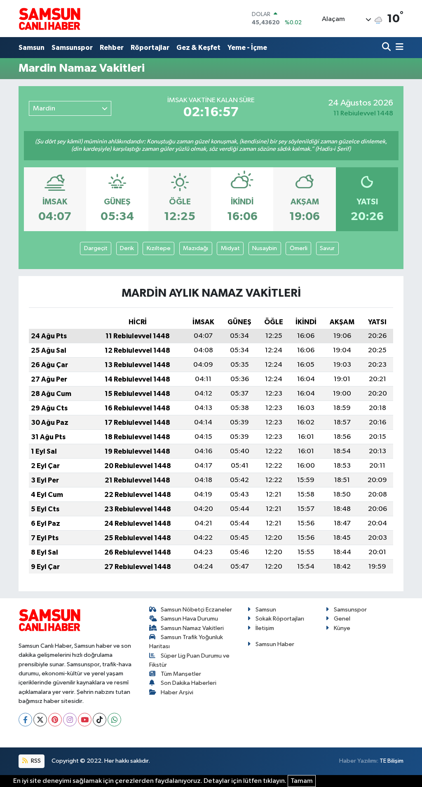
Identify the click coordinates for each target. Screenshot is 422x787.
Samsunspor (72, 47)
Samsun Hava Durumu (189, 619)
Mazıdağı (195, 248)
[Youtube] (84, 719)
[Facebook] (25, 719)
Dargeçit (96, 248)
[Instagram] (70, 719)
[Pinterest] (55, 719)
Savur (327, 248)
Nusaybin (264, 248)
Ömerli (298, 248)
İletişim (265, 628)
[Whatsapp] (114, 719)
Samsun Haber (275, 644)
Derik (127, 248)
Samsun (32, 47)
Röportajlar (150, 47)
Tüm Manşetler (181, 674)
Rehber (112, 47)
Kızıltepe (159, 248)
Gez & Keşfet (198, 47)
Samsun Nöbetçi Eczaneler (196, 610)
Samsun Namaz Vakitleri (192, 628)
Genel (342, 619)
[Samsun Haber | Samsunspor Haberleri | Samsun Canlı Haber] (49, 18)
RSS (35, 761)
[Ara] (387, 47)
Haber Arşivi (177, 692)
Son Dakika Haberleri (188, 683)
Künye (342, 628)
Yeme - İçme (247, 47)
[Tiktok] (99, 719)
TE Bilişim (391, 761)
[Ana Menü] (398, 47)
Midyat (230, 248)
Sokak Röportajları (280, 619)
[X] (40, 719)
